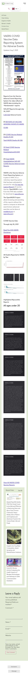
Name (8, 622)
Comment (9, 608)
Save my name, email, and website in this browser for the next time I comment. (12, 647)
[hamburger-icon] (24, 4)
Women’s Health (6, 23)
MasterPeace (5, 29)
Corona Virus (5, 26)
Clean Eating (5, 18)
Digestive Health (6, 20)
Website (8, 635)
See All (20, 490)
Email (7, 629)
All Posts (4, 15)
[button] (8, 9)
